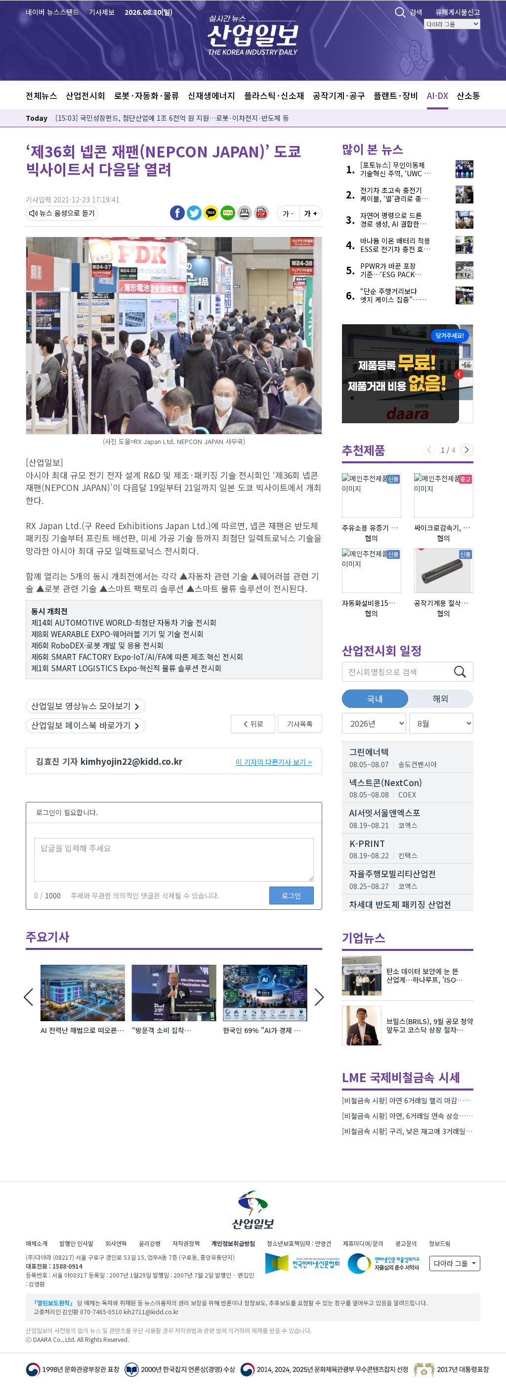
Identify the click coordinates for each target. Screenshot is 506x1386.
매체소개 (36, 1243)
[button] (244, 212)
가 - (288, 213)
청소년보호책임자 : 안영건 (299, 1243)
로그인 (291, 895)
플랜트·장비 (396, 95)
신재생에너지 (211, 95)
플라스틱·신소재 (274, 95)
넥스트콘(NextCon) (385, 782)
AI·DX (437, 95)
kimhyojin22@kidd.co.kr (131, 761)
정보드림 (440, 1243)
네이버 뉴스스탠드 (52, 12)
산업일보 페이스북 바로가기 (81, 725)
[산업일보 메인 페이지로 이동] (253, 34)
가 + (310, 213)
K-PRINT (367, 843)
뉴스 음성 (53, 213)
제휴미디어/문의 (363, 1243)
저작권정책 (186, 1243)
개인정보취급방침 (233, 1243)
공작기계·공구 (339, 95)
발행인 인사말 (76, 1243)
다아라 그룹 (452, 1263)
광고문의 (406, 1243)
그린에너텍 (369, 751)
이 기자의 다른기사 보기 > (274, 762)
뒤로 (256, 724)
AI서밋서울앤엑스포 (385, 812)
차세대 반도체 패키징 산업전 (400, 904)
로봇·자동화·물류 (146, 95)
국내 (375, 699)
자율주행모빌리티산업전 (392, 873)
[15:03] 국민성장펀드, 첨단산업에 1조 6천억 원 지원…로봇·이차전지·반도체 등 (172, 118)
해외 (441, 698)
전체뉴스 (41, 95)
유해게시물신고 (457, 12)
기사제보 (102, 12)
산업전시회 (85, 95)
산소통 (468, 95)
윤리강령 (150, 1243)
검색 (416, 12)
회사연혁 (116, 1243)
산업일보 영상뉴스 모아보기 (81, 705)
